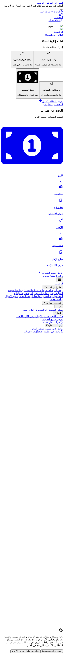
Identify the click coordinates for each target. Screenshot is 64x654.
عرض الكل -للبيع (31, 309)
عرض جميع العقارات (52, 319)
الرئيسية (58, 32)
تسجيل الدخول (37, 328)
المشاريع (49, 275)
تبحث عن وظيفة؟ (54, 328)
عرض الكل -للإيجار (26, 316)
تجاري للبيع (46, 309)
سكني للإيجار (56, 316)
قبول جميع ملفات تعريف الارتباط (25, 651)
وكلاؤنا (59, 275)
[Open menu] (60, 279)
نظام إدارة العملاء (54, 35)
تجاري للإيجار (42, 316)
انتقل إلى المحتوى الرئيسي (49, 2)
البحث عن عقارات (53, 104)
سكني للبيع (57, 309)
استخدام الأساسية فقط (52, 651)
